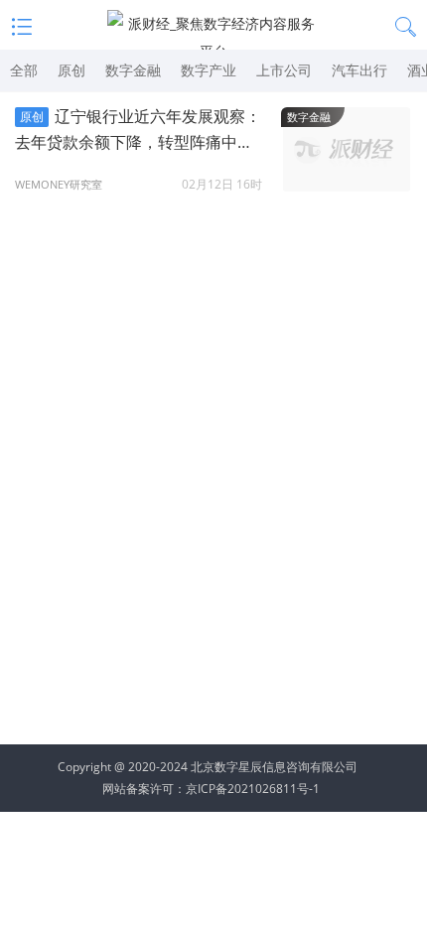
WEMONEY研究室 (58, 184)
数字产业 (208, 70)
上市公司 (284, 70)
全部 (24, 70)
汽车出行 (359, 70)
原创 (71, 70)
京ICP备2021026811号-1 (253, 788)
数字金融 (133, 70)
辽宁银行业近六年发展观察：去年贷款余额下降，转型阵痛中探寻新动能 (138, 130)
